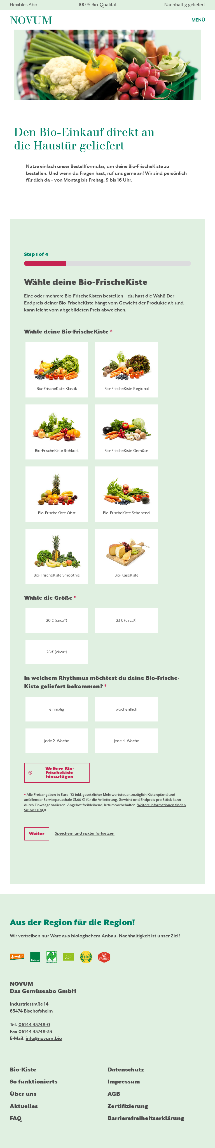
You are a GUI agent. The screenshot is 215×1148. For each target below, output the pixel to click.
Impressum (124, 1081)
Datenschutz (126, 1069)
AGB (114, 1094)
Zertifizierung (128, 1106)
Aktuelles (24, 1106)
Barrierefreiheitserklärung (146, 1118)
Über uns (23, 1094)
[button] (198, 20)
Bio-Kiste (23, 1069)
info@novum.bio (44, 1039)
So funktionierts (33, 1081)
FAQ (16, 1118)
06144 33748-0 (34, 1025)
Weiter (36, 833)
